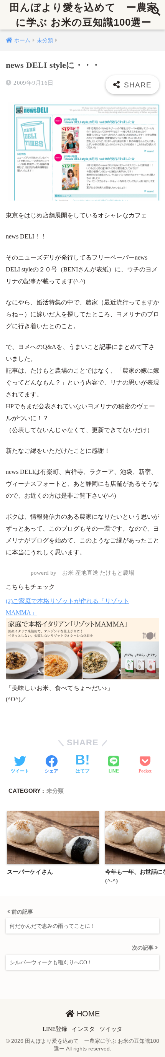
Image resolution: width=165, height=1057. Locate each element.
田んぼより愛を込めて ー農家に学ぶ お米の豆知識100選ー (83, 15)
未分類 (55, 790)
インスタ (83, 1029)
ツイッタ (110, 1029)
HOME (87, 1013)
